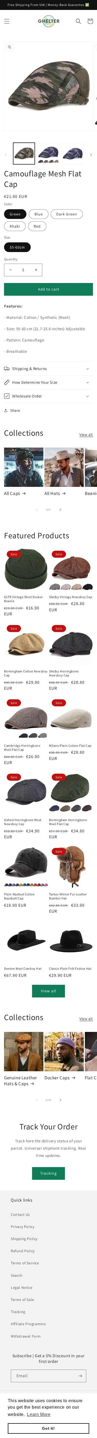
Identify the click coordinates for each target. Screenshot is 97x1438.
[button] (7, 21)
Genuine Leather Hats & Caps (20, 1081)
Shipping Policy (24, 1238)
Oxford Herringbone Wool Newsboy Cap (22, 822)
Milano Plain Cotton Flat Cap (70, 746)
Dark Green (66, 214)
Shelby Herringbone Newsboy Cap (64, 673)
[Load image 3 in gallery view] (73, 153)
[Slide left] (6, 155)
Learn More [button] (38, 1414)
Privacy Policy (22, 1226)
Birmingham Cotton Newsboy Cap (26, 673)
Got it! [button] (48, 1428)
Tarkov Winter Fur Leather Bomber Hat (68, 896)
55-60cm (17, 247)
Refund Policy (23, 1250)
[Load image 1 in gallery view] (24, 153)
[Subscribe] (80, 1376)
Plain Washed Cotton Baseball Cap (19, 896)
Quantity (11, 259)
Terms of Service (25, 1263)
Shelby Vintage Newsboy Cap (70, 597)
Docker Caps (57, 1078)
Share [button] (15, 410)
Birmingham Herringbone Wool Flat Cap (68, 822)
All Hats (52, 493)
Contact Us (20, 1214)
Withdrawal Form (26, 1336)
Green (15, 214)
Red (37, 226)
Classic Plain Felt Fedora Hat (70, 968)
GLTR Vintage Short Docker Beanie (23, 599)
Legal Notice (21, 1287)
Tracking (48, 1173)
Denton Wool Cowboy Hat (22, 968)
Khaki (15, 226)
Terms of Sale (22, 1299)
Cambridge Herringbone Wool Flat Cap (22, 748)
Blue (38, 214)
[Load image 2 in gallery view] (48, 153)
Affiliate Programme (28, 1323)
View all (86, 434)
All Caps (12, 493)
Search (17, 1275)
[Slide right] (91, 155)
